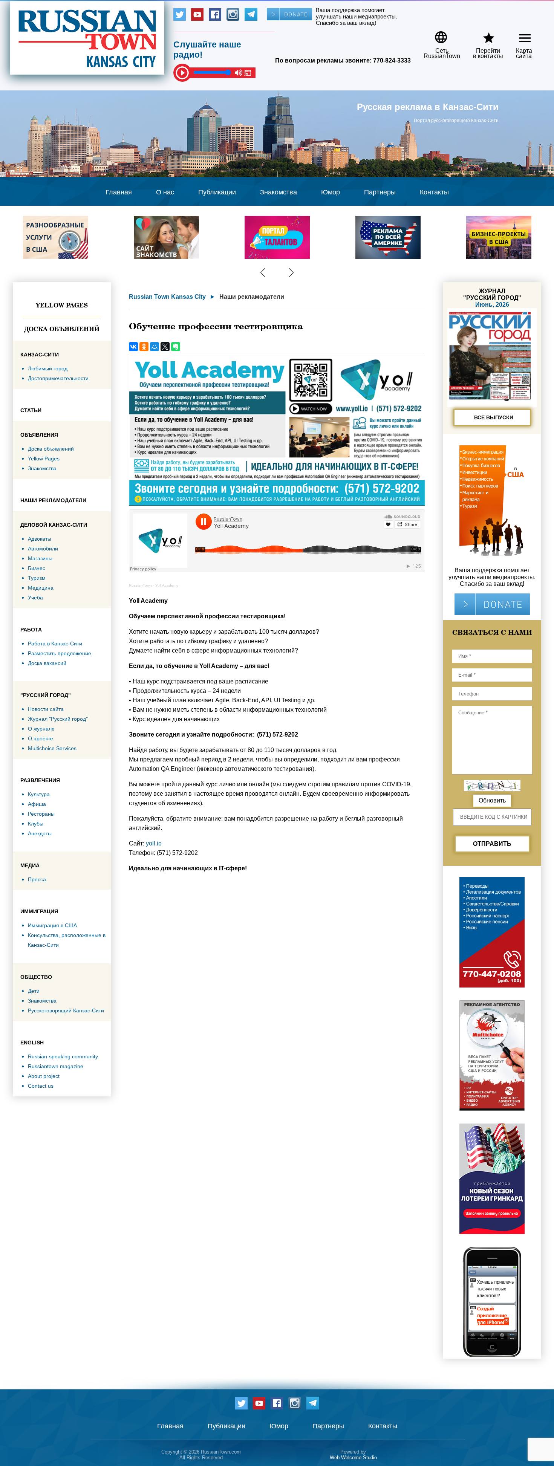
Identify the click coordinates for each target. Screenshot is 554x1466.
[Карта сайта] (518, 34)
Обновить (492, 800)
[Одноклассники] (143, 346)
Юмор (330, 192)
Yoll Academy (166, 585)
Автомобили (43, 549)
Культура (39, 794)
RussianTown (140, 585)
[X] (165, 346)
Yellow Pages (62, 305)
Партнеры (380, 192)
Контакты (434, 192)
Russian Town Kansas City (167, 297)
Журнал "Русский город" (58, 719)
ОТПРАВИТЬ (492, 844)
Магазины (40, 558)
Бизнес (36, 568)
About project (44, 1076)
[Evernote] (175, 346)
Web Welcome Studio (353, 1457)
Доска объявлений (61, 329)
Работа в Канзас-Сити (55, 644)
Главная (119, 192)
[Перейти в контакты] (483, 34)
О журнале (41, 729)
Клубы (35, 824)
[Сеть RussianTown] (437, 34)
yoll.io (154, 843)
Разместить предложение (59, 653)
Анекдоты (40, 833)
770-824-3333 (392, 60)
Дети (34, 991)
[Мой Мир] (154, 346)
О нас (165, 192)
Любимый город (47, 368)
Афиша (37, 804)
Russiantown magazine (55, 1066)
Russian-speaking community (63, 1056)
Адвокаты (39, 539)
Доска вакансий (47, 663)
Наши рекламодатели (251, 297)
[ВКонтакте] (133, 346)
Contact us (41, 1086)
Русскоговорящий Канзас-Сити (66, 1010)
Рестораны (41, 814)
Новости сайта (46, 709)
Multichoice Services (52, 748)
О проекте (40, 738)
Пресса (37, 879)
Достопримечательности (58, 378)
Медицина (41, 588)
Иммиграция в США (52, 925)
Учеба (35, 598)
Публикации (217, 192)
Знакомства (278, 192)
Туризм (37, 578)
